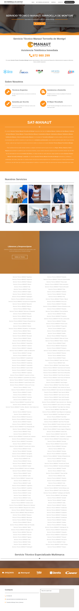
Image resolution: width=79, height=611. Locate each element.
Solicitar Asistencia (69, 2)
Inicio (33, 2)
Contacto (60, 2)
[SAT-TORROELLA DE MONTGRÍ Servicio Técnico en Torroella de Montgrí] (13, 2)
